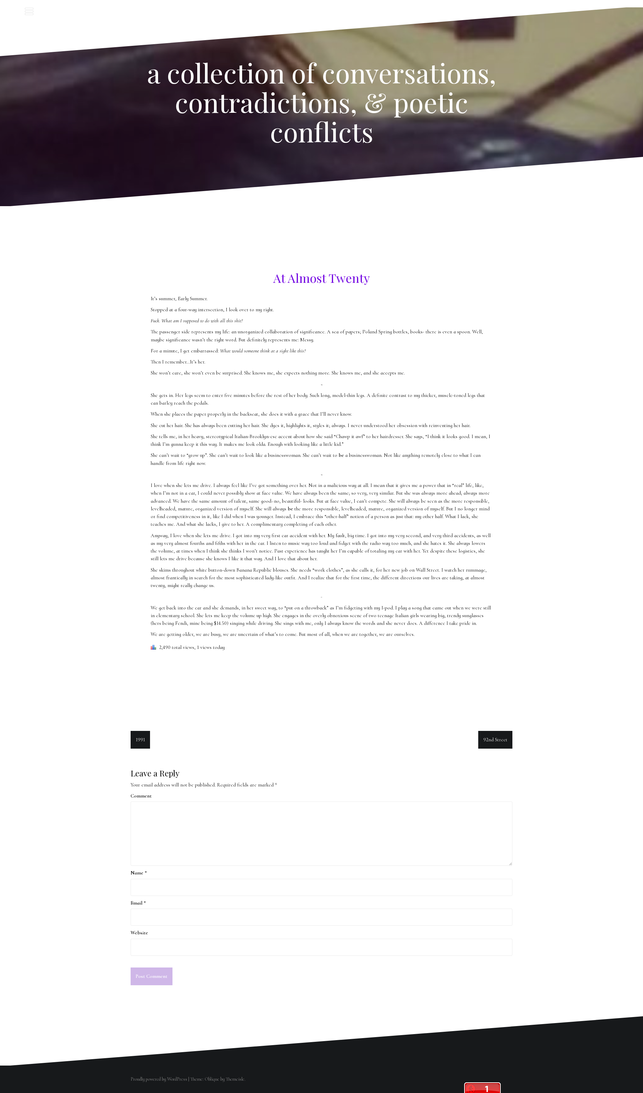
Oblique (212, 1079)
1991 (140, 740)
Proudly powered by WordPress (159, 1079)
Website (139, 933)
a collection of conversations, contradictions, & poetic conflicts (321, 101)
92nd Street (495, 740)
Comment (141, 796)
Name (139, 873)
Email (138, 903)
